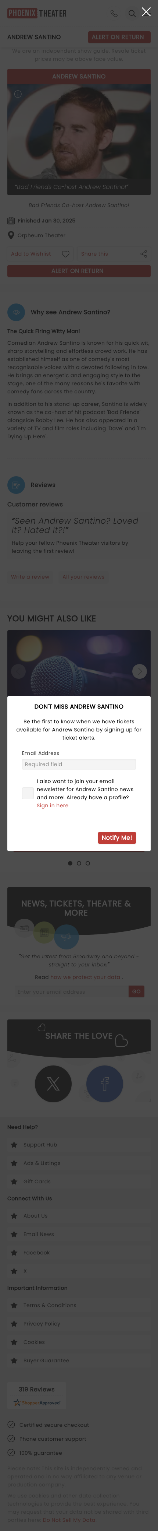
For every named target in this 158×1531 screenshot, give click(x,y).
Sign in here (53, 805)
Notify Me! (117, 837)
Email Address (40, 753)
